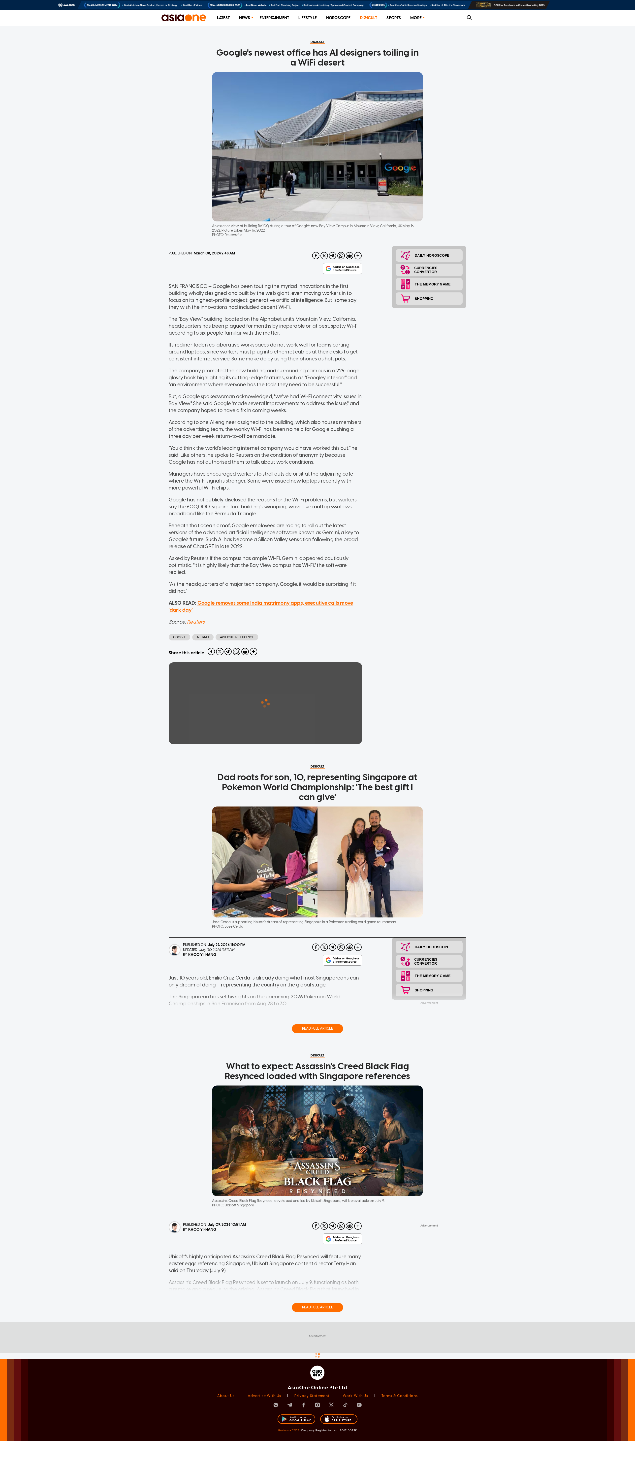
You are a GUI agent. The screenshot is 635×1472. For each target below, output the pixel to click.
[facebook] (316, 255)
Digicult (368, 17)
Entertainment (274, 17)
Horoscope (338, 17)
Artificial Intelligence (237, 637)
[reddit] (349, 255)
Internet (203, 637)
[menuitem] (223, 18)
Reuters (196, 622)
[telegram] (332, 255)
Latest (223, 17)
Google (179, 637)
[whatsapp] (341, 255)
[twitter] (324, 255)
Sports (393, 17)
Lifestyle (307, 17)
